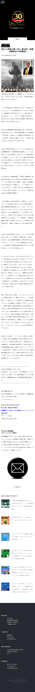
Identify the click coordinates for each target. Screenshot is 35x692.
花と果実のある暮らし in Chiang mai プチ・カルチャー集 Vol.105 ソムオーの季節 (22, 520)
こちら (12, 399)
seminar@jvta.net (11, 639)
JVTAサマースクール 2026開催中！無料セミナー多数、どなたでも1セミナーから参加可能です (22, 536)
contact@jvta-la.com (12, 668)
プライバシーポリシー (15, 679)
